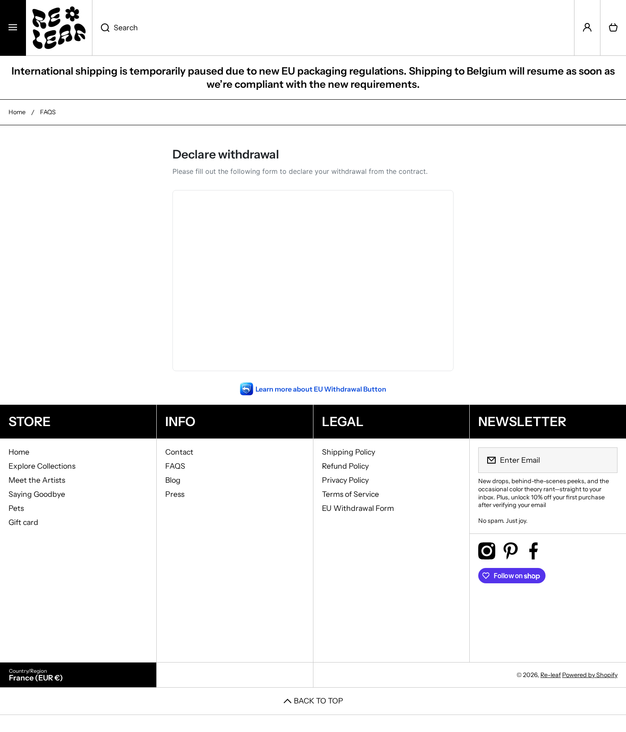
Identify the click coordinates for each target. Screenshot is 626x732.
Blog (173, 480)
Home (17, 112)
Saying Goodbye (37, 494)
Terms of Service (350, 494)
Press (174, 494)
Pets (16, 508)
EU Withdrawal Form (358, 508)
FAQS (175, 465)
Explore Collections (42, 465)
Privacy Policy (345, 480)
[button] (613, 27)
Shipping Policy (348, 451)
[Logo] (59, 27)
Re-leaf (550, 675)
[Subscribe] (605, 460)
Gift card (23, 522)
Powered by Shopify (589, 675)
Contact (179, 451)
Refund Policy (345, 465)
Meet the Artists (37, 480)
